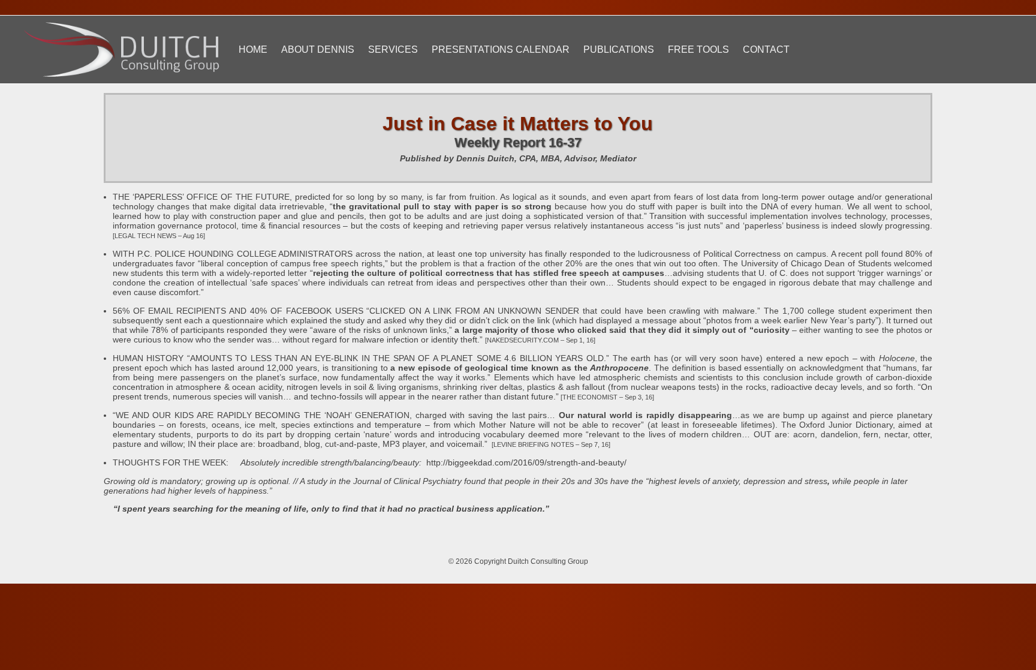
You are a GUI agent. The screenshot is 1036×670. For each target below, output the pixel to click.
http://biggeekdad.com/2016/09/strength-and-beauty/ (526, 462)
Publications (618, 49)
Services (393, 49)
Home (253, 49)
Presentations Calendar (501, 49)
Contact (766, 49)
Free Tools (698, 49)
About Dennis (317, 49)
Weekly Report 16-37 (518, 142)
